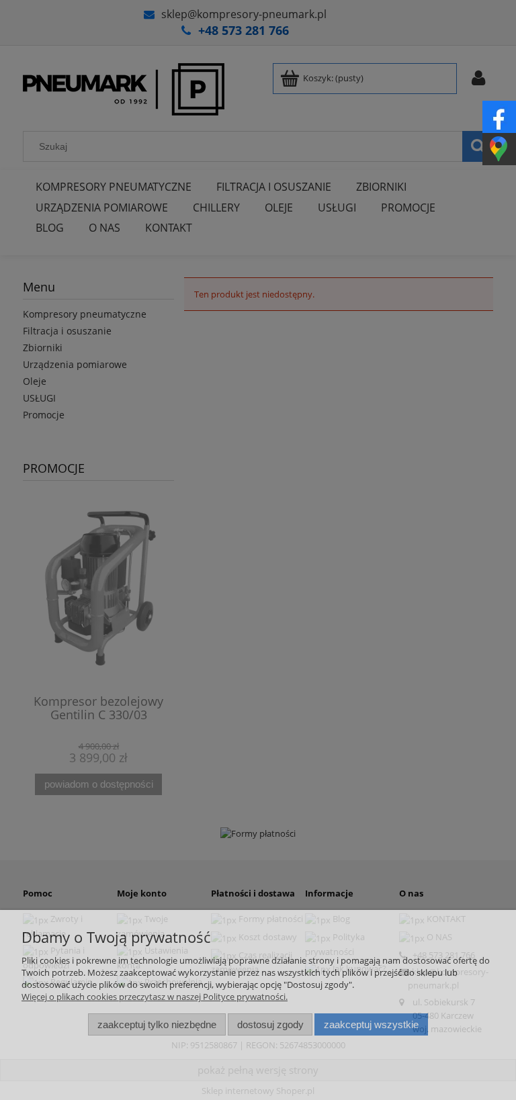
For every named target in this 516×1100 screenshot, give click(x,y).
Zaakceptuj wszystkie (371, 1024)
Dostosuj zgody (270, 1024)
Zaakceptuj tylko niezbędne (156, 1024)
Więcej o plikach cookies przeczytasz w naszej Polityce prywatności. (155, 997)
